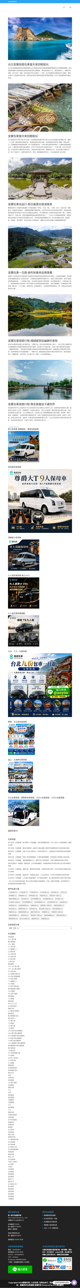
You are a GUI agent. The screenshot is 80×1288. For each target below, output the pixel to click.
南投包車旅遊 (14, 899)
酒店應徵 (11, 1097)
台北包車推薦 (27, 902)
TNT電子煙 (11, 1021)
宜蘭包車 (34, 905)
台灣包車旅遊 (24, 905)
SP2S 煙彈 (11, 944)
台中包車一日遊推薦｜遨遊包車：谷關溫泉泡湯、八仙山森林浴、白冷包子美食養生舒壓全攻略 (38, 875)
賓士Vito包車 (25, 919)
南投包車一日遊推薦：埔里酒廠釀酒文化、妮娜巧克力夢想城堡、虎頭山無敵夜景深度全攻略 (38, 860)
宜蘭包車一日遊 (46, 905)
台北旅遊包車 (52, 902)
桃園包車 (12, 912)
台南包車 (63, 902)
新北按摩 (11, 1186)
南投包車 (44, 896)
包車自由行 (33, 896)
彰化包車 (12, 909)
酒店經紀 (11, 1001)
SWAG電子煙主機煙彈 (15, 1031)
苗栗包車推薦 (49, 915)
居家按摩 (11, 1189)
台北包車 (59, 899)
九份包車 (55, 892)
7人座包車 (23, 892)
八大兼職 (11, 999)
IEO (54, 1285)
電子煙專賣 (11, 942)
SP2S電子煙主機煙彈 (15, 1038)
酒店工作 (11, 1157)
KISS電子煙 (11, 959)
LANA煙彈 (11, 991)
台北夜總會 (11, 1142)
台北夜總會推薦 (13, 1149)
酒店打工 (11, 1179)
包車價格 (11, 1085)
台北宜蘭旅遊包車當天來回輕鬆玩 (28, 64)
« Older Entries (13, 427)
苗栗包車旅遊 (61, 915)
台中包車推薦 (36, 899)
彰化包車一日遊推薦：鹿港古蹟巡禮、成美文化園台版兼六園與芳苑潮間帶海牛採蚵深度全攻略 (38, 848)
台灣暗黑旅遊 (12, 1068)
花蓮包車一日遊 (57, 912)
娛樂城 (10, 1127)
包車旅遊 (23, 896)
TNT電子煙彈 (12, 1083)
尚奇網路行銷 (12, 1070)
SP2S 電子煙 (12, 939)
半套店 (10, 1167)
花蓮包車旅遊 (14, 915)
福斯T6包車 (35, 912)
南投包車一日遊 (55, 896)
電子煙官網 (11, 1048)
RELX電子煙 (12, 954)
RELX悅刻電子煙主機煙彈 (16, 1036)
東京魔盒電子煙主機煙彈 (16, 1045)
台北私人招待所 (13, 1058)
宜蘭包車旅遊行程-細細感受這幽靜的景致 (33, 341)
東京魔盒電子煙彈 (14, 989)
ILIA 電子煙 (11, 947)
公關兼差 (11, 1100)
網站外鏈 (11, 1112)
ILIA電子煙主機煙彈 (14, 1041)
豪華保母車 (13, 919)
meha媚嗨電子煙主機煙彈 (16, 1043)
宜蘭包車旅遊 (59, 905)
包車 (64, 892)
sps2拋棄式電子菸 (14, 974)
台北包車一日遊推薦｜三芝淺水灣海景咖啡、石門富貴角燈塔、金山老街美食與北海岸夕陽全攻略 (39, 878)
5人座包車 (13, 892)
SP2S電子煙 (12, 956)
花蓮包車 (45, 912)
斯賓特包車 (23, 909)
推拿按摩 (11, 1065)
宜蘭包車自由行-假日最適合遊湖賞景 (30, 204)
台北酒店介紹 (12, 1147)
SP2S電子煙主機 (13, 986)
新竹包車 (33, 909)
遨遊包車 (35, 919)
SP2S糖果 (11, 1055)
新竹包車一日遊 (45, 909)
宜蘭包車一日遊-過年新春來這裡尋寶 (30, 272)
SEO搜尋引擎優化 (14, 1011)
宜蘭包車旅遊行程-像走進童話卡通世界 (31, 404)
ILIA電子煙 (11, 952)
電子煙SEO (11, 1018)
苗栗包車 (25, 915)
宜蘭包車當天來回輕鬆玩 (23, 136)
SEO (9, 1090)
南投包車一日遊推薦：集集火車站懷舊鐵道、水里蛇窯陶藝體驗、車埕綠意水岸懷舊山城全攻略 (38, 857)
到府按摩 (11, 937)
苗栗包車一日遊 (36, 915)
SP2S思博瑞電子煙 (14, 1053)
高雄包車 (45, 919)
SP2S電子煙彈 (12, 979)
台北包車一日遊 (14, 902)
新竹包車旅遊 (58, 909)
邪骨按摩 (11, 1152)
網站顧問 (11, 964)
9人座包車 (34, 892)
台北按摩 (11, 1164)
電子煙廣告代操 (13, 1016)
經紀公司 (11, 1073)
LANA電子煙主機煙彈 (15, 1033)
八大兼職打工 (12, 949)
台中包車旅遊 (12, 1120)
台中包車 (25, 899)
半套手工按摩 (12, 1162)
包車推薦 (12, 896)
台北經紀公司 (12, 1184)
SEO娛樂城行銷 (13, 1139)
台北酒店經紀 (12, 1006)
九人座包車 (44, 892)
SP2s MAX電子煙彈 (14, 969)
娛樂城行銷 (11, 1137)
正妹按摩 (11, 1169)
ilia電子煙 (11, 961)
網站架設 (11, 1013)
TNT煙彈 (11, 1023)
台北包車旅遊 (39, 902)
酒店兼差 (11, 1095)
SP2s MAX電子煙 (13, 966)
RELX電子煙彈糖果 (14, 976)
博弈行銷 (11, 1135)
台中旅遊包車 (48, 899)
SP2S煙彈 (11, 984)
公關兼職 (11, 1102)
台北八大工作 (12, 1003)
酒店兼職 (11, 996)
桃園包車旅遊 (24, 912)
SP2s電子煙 (12, 971)
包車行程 (11, 1078)
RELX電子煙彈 (12, 994)
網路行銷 (11, 1008)
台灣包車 (12, 905)
